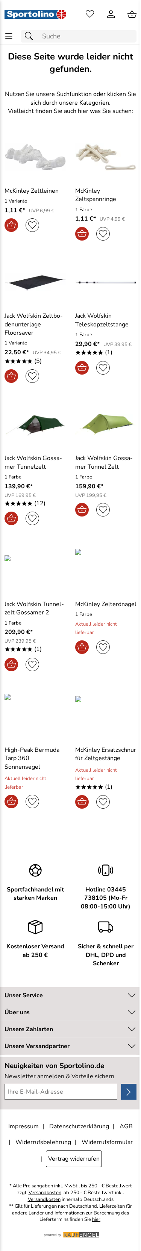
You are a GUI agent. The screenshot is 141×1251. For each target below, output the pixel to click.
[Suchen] (30, 36)
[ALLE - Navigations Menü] (9, 36)
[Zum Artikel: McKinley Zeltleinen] (35, 156)
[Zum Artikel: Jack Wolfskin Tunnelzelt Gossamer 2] (35, 568)
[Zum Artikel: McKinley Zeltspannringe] (106, 156)
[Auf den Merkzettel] (32, 225)
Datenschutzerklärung (79, 1126)
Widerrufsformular (107, 1142)
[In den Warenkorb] (11, 225)
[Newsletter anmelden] (128, 1092)
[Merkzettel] (89, 14)
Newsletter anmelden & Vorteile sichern (59, 1076)
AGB (126, 1126)
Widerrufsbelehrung (43, 1142)
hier (96, 1219)
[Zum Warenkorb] (131, 14)
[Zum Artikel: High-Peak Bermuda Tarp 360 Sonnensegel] (35, 714)
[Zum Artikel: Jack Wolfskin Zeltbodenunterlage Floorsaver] (35, 282)
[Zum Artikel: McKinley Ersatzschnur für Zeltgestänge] (106, 714)
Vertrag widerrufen (74, 1159)
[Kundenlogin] (110, 14)
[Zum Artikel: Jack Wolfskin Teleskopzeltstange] (106, 282)
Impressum (23, 1126)
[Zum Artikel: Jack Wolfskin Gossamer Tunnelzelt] (35, 424)
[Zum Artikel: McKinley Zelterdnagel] (106, 568)
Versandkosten (45, 1193)
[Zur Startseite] (35, 14)
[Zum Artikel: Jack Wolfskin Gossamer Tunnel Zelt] (106, 424)
